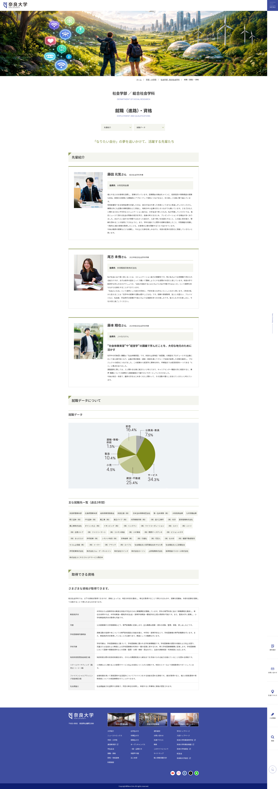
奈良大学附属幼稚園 (184, 744)
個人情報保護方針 (160, 758)
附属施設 (111, 762)
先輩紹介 (107, 127)
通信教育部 (112, 744)
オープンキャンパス (138, 744)
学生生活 (111, 749)
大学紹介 (111, 731)
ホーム (139, 79)
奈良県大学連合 (182, 758)
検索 (272, 741)
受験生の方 (135, 740)
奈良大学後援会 (182, 749)
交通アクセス (272, 695)
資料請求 (273, 650)
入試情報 (273, 718)
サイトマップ (159, 753)
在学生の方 (135, 731)
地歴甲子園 (135, 753)
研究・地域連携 (113, 758)
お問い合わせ (272, 672)
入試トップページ (183, 735)
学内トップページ (183, 731)
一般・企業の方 (136, 749)
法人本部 (134, 758)
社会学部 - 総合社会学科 (170, 79)
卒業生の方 (135, 735)
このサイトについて (161, 749)
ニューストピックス (115, 735)
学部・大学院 (151, 79)
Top (272, 770)
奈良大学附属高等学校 (185, 740)
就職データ (141, 127)
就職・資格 (112, 753)
